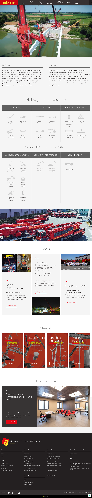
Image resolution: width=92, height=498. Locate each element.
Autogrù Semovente (28, 460)
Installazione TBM (5, 467)
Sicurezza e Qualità (49, 2)
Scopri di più (12, 306)
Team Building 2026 (74, 466)
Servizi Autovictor (4, 463)
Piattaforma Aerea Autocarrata (53, 456)
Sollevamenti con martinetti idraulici (32, 465)
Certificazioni (50, 473)
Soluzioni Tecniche (5, 468)
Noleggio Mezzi (40, 2)
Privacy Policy (74, 492)
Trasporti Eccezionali (28, 461)
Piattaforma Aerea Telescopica (53, 454)
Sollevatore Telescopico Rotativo (54, 463)
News (68, 2)
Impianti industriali (28, 484)
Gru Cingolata (27, 453)
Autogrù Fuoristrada (28, 458)
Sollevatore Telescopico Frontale (54, 465)
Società (2, 453)
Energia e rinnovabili (28, 482)
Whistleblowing (87, 492)
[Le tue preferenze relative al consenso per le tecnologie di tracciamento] (89, 495)
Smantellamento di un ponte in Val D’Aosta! (79, 471)
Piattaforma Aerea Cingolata (53, 461)
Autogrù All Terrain (28, 456)
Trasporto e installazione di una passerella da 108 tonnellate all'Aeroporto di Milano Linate (80, 464)
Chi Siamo (23, 2)
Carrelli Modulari (27, 454)
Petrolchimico (27, 480)
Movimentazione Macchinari (30, 470)
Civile (25, 479)
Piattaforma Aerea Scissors (53, 460)
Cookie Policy (81, 492)
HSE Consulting (73, 453)
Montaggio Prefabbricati (29, 468)
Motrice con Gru (27, 472)
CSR (2, 456)
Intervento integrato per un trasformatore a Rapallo (79, 469)
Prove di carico (27, 466)
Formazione (72, 454)
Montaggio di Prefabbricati (7, 465)
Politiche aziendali (51, 475)
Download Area (76, 2)
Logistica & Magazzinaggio (6, 470)
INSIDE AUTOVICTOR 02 (75, 461)
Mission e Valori (4, 454)
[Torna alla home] (9, 2)
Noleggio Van (50, 453)
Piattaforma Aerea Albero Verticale (54, 466)
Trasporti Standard (28, 463)
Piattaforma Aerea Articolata (53, 458)
